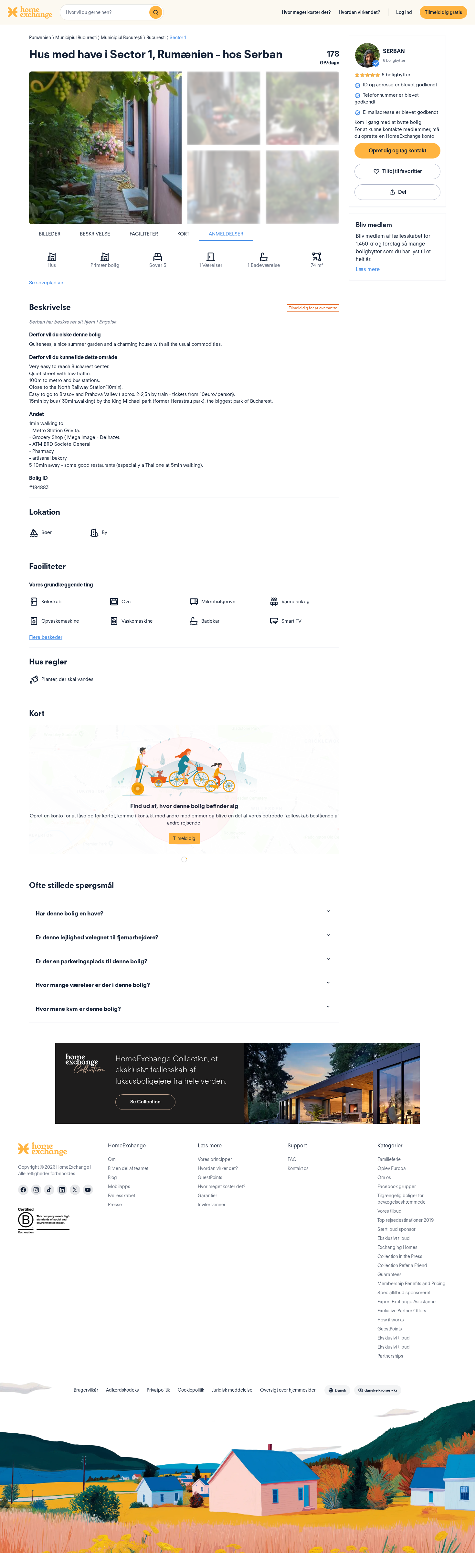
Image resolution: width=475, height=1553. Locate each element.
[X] (75, 1190)
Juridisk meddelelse (232, 1390)
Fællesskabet (121, 1195)
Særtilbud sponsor (396, 1229)
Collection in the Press (399, 1256)
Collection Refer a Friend (402, 1265)
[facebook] (23, 1190)
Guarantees (389, 1274)
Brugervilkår (86, 1390)
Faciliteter (144, 234)
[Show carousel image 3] (223, 187)
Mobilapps (119, 1186)
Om (112, 1159)
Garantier (207, 1195)
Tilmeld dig (184, 838)
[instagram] (36, 1190)
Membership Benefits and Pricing (411, 1283)
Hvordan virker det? (359, 12)
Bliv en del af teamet (128, 1168)
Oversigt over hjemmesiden (288, 1390)
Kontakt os (298, 1168)
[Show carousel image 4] (302, 187)
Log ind (404, 12)
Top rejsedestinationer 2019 (405, 1220)
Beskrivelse (95, 234)
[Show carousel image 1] (223, 108)
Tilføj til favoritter (402, 171)
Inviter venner (212, 1204)
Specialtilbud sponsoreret (403, 1292)
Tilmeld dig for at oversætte (313, 307)
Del (402, 192)
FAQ (292, 1159)
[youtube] (88, 1190)
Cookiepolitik (191, 1390)
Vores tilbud (389, 1211)
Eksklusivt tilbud (393, 1238)
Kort (183, 234)
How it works (390, 1319)
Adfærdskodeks (122, 1390)
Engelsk (107, 322)
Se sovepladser (46, 283)
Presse (115, 1204)
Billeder (49, 234)
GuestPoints (210, 1177)
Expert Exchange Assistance (406, 1301)
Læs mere (368, 269)
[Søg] (155, 12)
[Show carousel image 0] (105, 147)
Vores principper (215, 1159)
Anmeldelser (226, 234)
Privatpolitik (158, 1390)
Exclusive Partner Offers (401, 1310)
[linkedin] (62, 1190)
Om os (384, 1177)
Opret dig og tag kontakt (397, 151)
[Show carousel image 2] (302, 108)
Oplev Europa (391, 1168)
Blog (112, 1177)
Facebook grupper (396, 1186)
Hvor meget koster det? (306, 12)
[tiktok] (49, 1190)
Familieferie (389, 1159)
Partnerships (390, 1356)
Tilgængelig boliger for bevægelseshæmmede (401, 1199)
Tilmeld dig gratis (443, 12)
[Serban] (367, 55)
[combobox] (112, 12)
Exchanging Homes (397, 1247)
